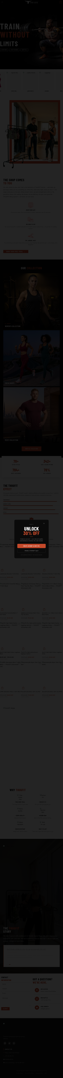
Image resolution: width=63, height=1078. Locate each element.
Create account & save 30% (31, 546)
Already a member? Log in (31, 550)
